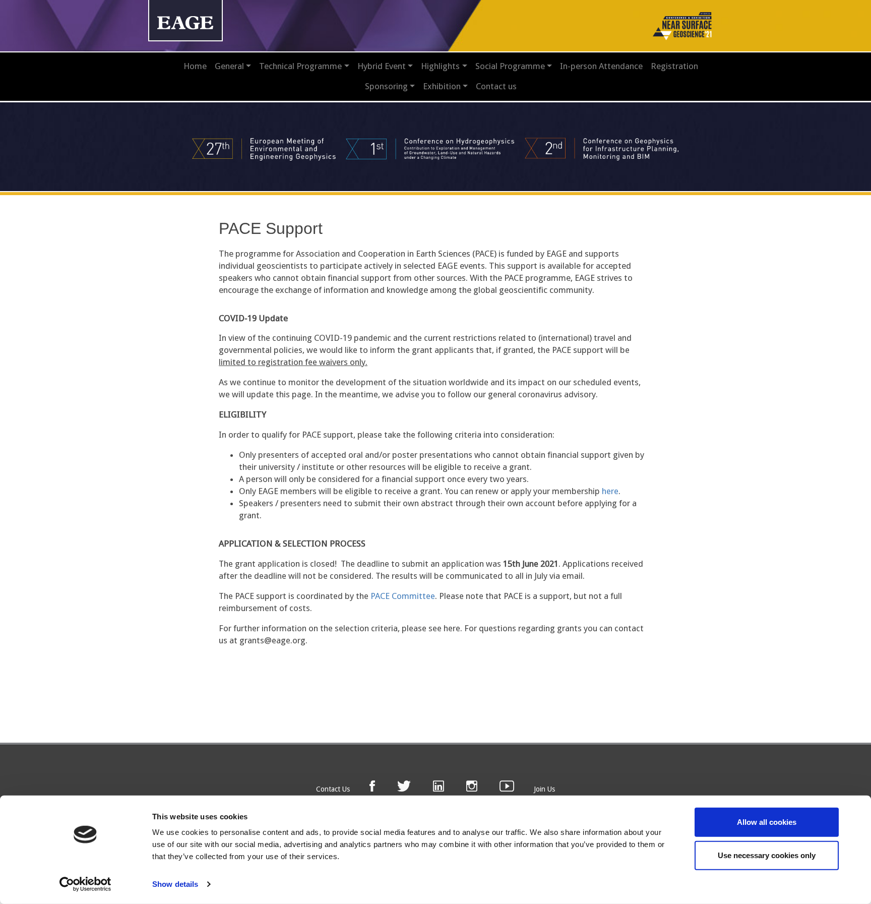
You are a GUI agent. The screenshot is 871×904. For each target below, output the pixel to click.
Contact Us (333, 789)
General (229, 66)
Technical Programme (300, 66)
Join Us (544, 789)
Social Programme (510, 66)
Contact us (496, 86)
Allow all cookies (766, 822)
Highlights (440, 66)
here (610, 491)
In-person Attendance (601, 66)
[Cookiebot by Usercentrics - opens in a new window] (85, 884)
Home (195, 66)
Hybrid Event (381, 66)
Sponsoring (386, 86)
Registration (674, 66)
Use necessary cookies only (767, 855)
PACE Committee (402, 596)
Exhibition (442, 86)
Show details (175, 884)
